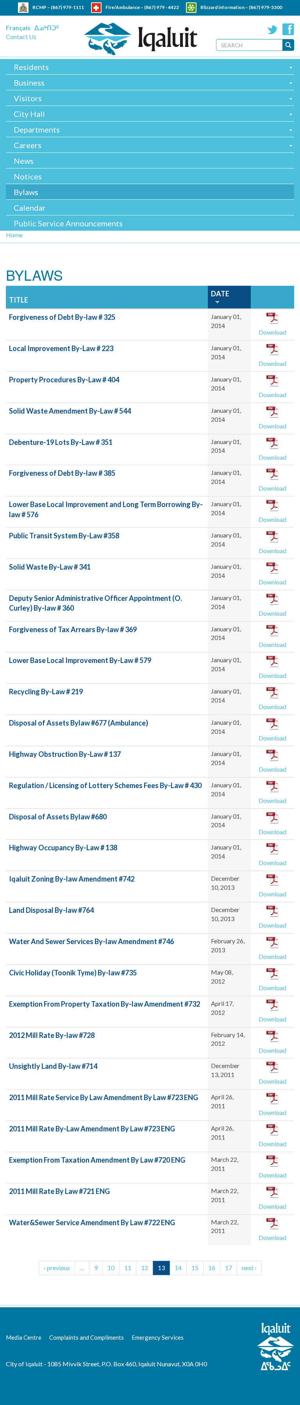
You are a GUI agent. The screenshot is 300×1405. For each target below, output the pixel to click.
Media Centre (23, 1337)
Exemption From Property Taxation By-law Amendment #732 (104, 1004)
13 (161, 1267)
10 (110, 1267)
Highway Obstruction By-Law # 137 (65, 754)
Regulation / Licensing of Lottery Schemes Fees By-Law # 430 (105, 785)
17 (228, 1267)
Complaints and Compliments (86, 1337)
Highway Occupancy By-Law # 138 (63, 847)
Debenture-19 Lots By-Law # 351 (60, 442)
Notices (28, 176)
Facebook (288, 29)
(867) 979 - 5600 (166, 18)
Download (272, 332)
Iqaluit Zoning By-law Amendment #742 (71, 879)
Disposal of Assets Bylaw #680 (58, 816)
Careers (27, 145)
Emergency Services (158, 1337)
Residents (31, 67)
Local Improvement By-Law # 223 (61, 348)
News (24, 160)
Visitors (28, 98)
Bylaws (26, 192)
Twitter (273, 29)
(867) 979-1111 (67, 7)
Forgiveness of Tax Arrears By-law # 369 (73, 629)
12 (144, 1267)
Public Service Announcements (68, 223)
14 (178, 1267)
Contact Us (21, 36)
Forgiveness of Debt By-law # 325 (62, 317)
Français (18, 27)
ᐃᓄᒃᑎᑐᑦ (46, 27)
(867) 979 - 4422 (161, 7)
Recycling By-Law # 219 (46, 691)
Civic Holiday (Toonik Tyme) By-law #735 (73, 972)
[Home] (140, 39)
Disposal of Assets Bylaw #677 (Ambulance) (78, 723)
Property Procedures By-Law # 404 (64, 379)
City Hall (29, 113)
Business (29, 82)
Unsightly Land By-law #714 (53, 1066)
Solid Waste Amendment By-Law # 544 (70, 411)
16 (211, 1267)
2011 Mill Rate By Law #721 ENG (59, 1191)
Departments (37, 129)
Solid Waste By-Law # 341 (50, 567)
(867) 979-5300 (265, 7)
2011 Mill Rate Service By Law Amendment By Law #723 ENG (103, 1097)
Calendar (30, 207)
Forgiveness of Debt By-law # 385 (62, 473)
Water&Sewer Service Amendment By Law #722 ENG (92, 1222)
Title (18, 300)
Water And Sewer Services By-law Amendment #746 (91, 941)
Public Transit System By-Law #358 (64, 535)
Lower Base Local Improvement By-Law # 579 (80, 660)
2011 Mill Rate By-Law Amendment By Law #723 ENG (92, 1128)
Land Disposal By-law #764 (51, 910)
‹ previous (57, 1267)
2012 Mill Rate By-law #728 (52, 1035)
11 (127, 1267)
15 (194, 1267)
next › (249, 1267)
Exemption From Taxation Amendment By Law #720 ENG (97, 1160)
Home (14, 234)
